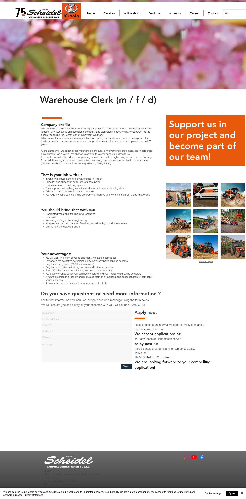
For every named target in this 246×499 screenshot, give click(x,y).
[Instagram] (186, 457)
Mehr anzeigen (206, 261)
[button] (131, 13)
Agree (232, 493)
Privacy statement (33, 494)
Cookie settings (213, 493)
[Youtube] (194, 457)
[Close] (242, 493)
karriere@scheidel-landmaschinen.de (158, 338)
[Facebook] (202, 457)
